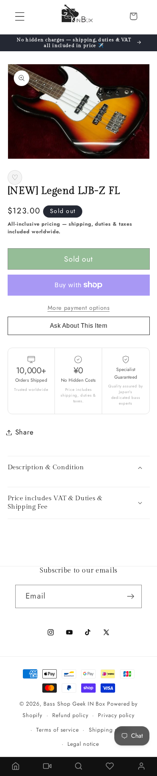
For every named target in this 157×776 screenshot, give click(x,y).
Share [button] (24, 432)
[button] (19, 16)
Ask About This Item (78, 325)
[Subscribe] (130, 596)
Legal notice (83, 744)
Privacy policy (116, 715)
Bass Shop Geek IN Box (74, 704)
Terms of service (57, 730)
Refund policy (70, 715)
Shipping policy (110, 730)
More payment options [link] (79, 308)
